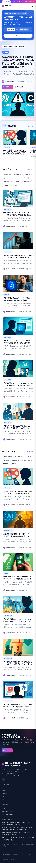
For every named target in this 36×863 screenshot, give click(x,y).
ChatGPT (16, 178)
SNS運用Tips (7, 456)
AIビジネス (6, 178)
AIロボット (27, 181)
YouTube (6, 460)
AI (2, 788)
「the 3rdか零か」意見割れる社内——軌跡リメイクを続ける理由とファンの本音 (18, 834)
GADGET (4, 794)
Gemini (18, 181)
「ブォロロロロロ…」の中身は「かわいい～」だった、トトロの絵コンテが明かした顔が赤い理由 (18, 828)
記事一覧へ (6, 750)
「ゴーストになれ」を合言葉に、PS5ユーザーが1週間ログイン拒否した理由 (18, 839)
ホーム (4, 808)
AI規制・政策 (27, 178)
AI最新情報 (7, 174)
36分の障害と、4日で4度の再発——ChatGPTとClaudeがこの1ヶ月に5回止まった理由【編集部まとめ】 (18, 61)
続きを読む (6, 87)
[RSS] (3, 779)
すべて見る (30, 169)
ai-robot (15, 185)
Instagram (16, 460)
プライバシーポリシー (8, 814)
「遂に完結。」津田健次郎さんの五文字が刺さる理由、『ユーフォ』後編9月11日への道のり (17, 823)
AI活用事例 (17, 174)
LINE (14, 463)
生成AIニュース (7, 181)
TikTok (28, 456)
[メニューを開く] (32, 6)
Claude (27, 174)
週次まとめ (6, 185)
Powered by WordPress (8, 859)
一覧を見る (30, 126)
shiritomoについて (7, 811)
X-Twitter (19, 456)
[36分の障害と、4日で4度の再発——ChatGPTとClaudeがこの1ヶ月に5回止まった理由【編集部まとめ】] (18, 104)
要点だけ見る (19, 87)
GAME (3, 797)
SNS (3, 800)
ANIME (4, 791)
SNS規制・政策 (27, 460)
